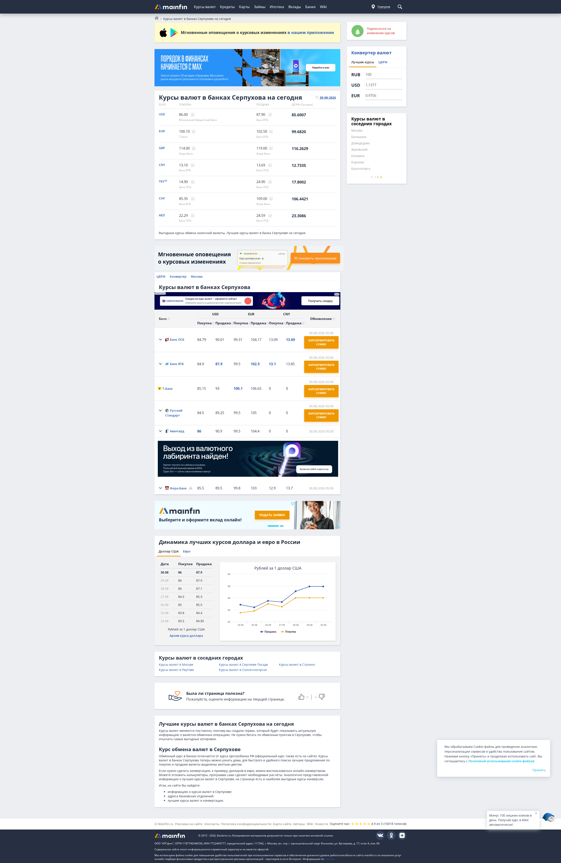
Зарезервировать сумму (321, 342)
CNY (162, 165)
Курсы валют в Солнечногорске (243, 670)
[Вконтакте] (380, 835)
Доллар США (169, 551)
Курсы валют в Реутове (176, 670)
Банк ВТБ (262, 120)
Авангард (177, 431)
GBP (162, 148)
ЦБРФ (160, 276)
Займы (259, 6)
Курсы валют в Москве (176, 664)
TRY (163, 181)
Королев (357, 162)
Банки (310, 6)
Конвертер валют (371, 53)
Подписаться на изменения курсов (381, 30)
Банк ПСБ (262, 170)
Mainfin (174, 835)
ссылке (329, 859)
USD (162, 114)
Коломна (357, 156)
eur (355, 96)
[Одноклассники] (391, 835)
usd (355, 85)
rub (355, 75)
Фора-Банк (186, 153)
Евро (186, 551)
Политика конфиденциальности (246, 824)
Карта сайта (282, 824)
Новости (321, 824)
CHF (162, 198)
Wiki (323, 6)
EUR (162, 131)
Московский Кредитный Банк (198, 120)
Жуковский (359, 149)
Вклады (294, 6)
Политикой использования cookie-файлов (501, 761)
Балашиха (358, 137)
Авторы (299, 824)
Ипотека (277, 6)
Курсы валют (205, 6)
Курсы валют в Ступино (297, 664)
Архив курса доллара (186, 636)
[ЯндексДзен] (402, 835)
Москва (196, 276)
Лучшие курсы (362, 62)
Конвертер (178, 276)
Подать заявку (272, 515)
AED (162, 215)
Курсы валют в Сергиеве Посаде (243, 664)
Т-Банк (183, 137)
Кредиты (227, 6)
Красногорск (360, 168)
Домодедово (360, 143)
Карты (244, 6)
